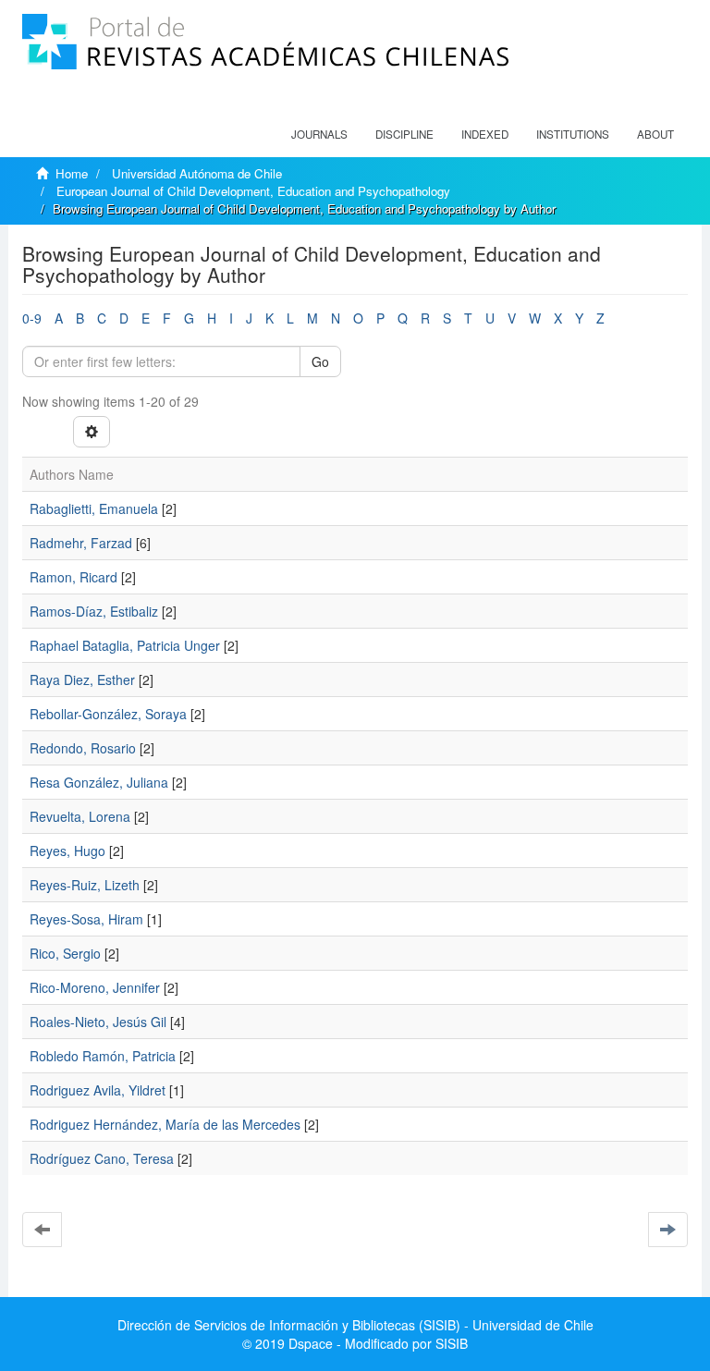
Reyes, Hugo (67, 850)
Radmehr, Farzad (81, 542)
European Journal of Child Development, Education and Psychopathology (253, 191)
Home (71, 173)
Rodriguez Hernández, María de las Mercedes (165, 1124)
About (655, 134)
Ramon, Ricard (73, 577)
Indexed (484, 134)
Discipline (404, 134)
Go (320, 361)
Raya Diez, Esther (82, 679)
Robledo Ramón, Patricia (103, 1056)
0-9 (32, 318)
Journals (319, 134)
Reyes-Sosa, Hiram (86, 919)
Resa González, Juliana (99, 782)
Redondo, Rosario (83, 748)
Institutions (572, 134)
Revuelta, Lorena (80, 816)
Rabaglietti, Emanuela (94, 508)
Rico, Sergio (65, 953)
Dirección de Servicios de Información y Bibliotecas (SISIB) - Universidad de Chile (355, 1325)
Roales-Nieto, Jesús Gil (98, 1021)
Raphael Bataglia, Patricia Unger (125, 645)
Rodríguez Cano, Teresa (102, 1158)
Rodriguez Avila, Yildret (97, 1090)
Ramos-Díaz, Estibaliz (94, 611)
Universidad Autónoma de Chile (197, 173)
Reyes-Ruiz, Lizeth (85, 884)
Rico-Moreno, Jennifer (95, 987)
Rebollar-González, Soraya (108, 713)
